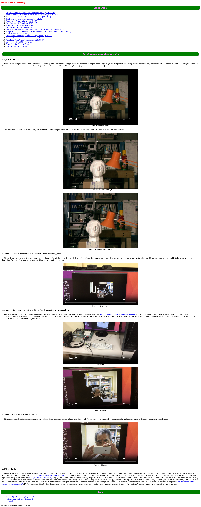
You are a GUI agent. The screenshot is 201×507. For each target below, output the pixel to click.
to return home (11, 501)
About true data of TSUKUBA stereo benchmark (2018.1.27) (28, 17)
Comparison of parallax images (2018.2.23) (21, 21)
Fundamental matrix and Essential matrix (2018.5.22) (25, 38)
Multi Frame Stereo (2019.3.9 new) (19, 42)
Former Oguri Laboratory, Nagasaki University (23, 497)
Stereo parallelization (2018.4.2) (17, 34)
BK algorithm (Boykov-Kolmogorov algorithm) (117, 314)
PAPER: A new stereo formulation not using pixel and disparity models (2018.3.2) (36, 29)
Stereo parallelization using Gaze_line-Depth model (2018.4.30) (29, 36)
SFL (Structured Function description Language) (48, 475)
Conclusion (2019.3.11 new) (16, 46)
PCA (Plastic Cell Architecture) (40, 478)
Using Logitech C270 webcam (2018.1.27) (21, 23)
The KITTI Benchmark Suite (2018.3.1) (20, 27)
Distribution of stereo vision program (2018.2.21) (24, 19)
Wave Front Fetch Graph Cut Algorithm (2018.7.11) (25, 40)
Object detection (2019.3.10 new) (18, 44)
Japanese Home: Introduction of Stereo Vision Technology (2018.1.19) (32, 15)
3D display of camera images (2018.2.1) (20, 25)
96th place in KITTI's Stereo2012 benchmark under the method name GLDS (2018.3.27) (38, 32)
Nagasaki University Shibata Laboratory (20, 499)
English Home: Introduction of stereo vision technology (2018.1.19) (30, 13)
